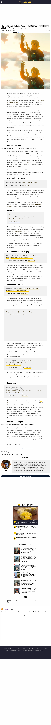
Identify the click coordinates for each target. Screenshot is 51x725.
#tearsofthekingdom (14, 219)
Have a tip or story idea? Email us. (19, 600)
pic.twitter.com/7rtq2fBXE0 (22, 290)
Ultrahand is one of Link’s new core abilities (18, 110)
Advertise (19, 648)
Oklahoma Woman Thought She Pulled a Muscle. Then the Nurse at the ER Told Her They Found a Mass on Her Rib (28, 567)
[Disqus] (25, 623)
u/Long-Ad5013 (11, 314)
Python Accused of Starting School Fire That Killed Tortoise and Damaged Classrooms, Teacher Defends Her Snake (26, 522)
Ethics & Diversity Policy (11, 650)
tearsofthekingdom (21, 314)
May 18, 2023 (24, 293)
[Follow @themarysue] (12, 454)
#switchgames (22, 219)
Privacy (24, 648)
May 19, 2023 (25, 396)
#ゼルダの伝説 (24, 256)
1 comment (48, 30)
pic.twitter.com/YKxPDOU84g (15, 393)
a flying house (29, 162)
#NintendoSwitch (15, 257)
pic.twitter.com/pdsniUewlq (26, 257)
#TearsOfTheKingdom (34, 256)
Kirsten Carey (4, 30)
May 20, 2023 (27, 367)
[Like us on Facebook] (15, 454)
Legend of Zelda (10, 451)
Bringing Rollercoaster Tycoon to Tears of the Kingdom (20, 312)
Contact (41, 650)
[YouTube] (21, 454)
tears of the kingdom (17, 451)
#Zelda (7, 257)
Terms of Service (30, 648)
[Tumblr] (19, 454)
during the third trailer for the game (21, 231)
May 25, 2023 (31, 260)
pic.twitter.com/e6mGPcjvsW (13, 364)
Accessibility (37, 648)
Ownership (37, 650)
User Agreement (44, 648)
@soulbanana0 (12, 215)
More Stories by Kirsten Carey (25, 476)
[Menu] (1, 2)
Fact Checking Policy (29, 650)
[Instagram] (17, 454)
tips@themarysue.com (27, 448)
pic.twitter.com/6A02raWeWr (29, 182)
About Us (14, 648)
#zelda (32, 217)
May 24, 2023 (26, 185)
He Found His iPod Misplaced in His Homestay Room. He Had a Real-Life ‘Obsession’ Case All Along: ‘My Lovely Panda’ (28, 590)
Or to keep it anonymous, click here (35, 600)
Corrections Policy (20, 650)
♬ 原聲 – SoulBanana (14, 222)
